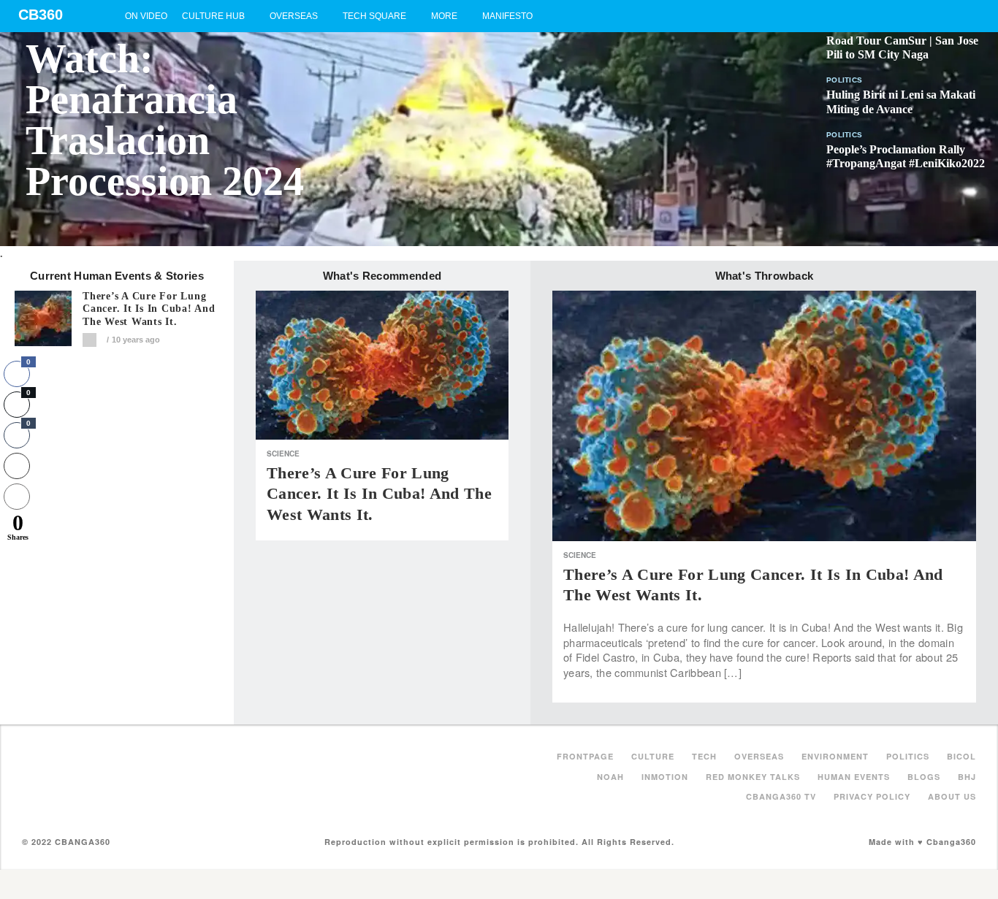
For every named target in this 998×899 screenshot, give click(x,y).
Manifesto (507, 16)
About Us (952, 796)
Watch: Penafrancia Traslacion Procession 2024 (165, 120)
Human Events (854, 776)
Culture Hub (213, 16)
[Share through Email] (17, 496)
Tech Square (374, 16)
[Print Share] (17, 466)
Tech (704, 756)
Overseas (294, 16)
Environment (835, 756)
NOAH (610, 776)
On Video (146, 16)
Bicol (961, 756)
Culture (652, 756)
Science (283, 453)
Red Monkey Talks (753, 776)
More (444, 16)
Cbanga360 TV (781, 796)
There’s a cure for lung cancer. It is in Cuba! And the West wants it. (149, 309)
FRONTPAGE (585, 756)
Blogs (923, 776)
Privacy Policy (872, 796)
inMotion (664, 776)
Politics (844, 80)
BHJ (967, 776)
